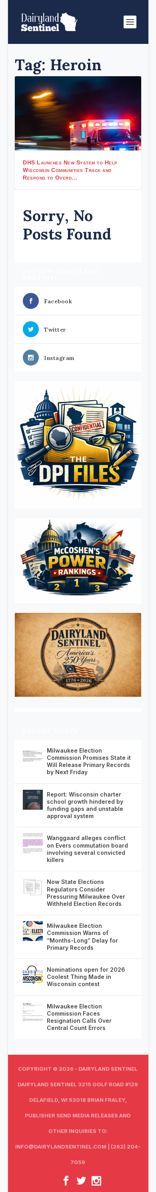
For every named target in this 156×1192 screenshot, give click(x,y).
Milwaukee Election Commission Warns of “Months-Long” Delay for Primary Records (82, 936)
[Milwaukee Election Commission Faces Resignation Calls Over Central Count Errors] (33, 1012)
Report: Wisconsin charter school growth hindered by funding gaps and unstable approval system (85, 805)
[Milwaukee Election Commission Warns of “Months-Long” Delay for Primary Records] (33, 931)
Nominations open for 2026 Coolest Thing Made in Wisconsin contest (86, 976)
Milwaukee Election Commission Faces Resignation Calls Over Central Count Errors (79, 1017)
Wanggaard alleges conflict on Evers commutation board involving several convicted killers (87, 848)
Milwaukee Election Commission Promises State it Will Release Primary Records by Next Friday (89, 761)
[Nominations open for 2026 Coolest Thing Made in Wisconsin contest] (33, 975)
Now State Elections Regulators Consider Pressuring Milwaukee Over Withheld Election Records (86, 892)
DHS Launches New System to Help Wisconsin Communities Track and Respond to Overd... (70, 170)
